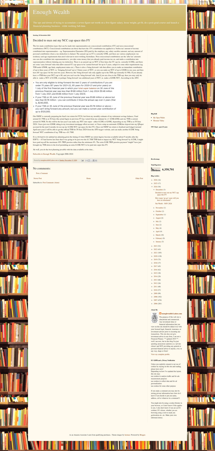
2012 (156, 283)
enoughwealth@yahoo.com (172, 313)
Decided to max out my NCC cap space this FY (167, 193)
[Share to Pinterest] (96, 160)
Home (88, 178)
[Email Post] (82, 160)
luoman (127, 435)
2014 (156, 276)
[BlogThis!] (89, 160)
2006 (156, 303)
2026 (156, 180)
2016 (156, 269)
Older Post (139, 178)
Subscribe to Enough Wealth (44, 154)
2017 (156, 266)
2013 (156, 280)
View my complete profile (160, 354)
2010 (156, 290)
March (158, 235)
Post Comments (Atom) (51, 182)
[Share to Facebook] (93, 160)
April (158, 231)
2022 (156, 249)
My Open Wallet (159, 117)
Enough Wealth (51, 12)
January (159, 241)
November (160, 208)
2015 (156, 273)
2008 (156, 296)
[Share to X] (91, 160)
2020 (156, 256)
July (157, 221)
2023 (156, 246)
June (157, 225)
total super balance (87, 88)
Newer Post (38, 178)
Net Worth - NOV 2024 (163, 203)
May (157, 228)
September (160, 214)
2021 (156, 252)
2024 (156, 186)
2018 (156, 263)
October (159, 211)
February (159, 238)
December (159, 189)
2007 (156, 300)
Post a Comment (42, 173)
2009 (156, 293)
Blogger (142, 435)
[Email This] (86, 160)
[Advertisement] (166, 72)
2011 (156, 286)
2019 (156, 259)
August (158, 218)
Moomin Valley (158, 120)
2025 (156, 183)
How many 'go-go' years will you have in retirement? (167, 199)
